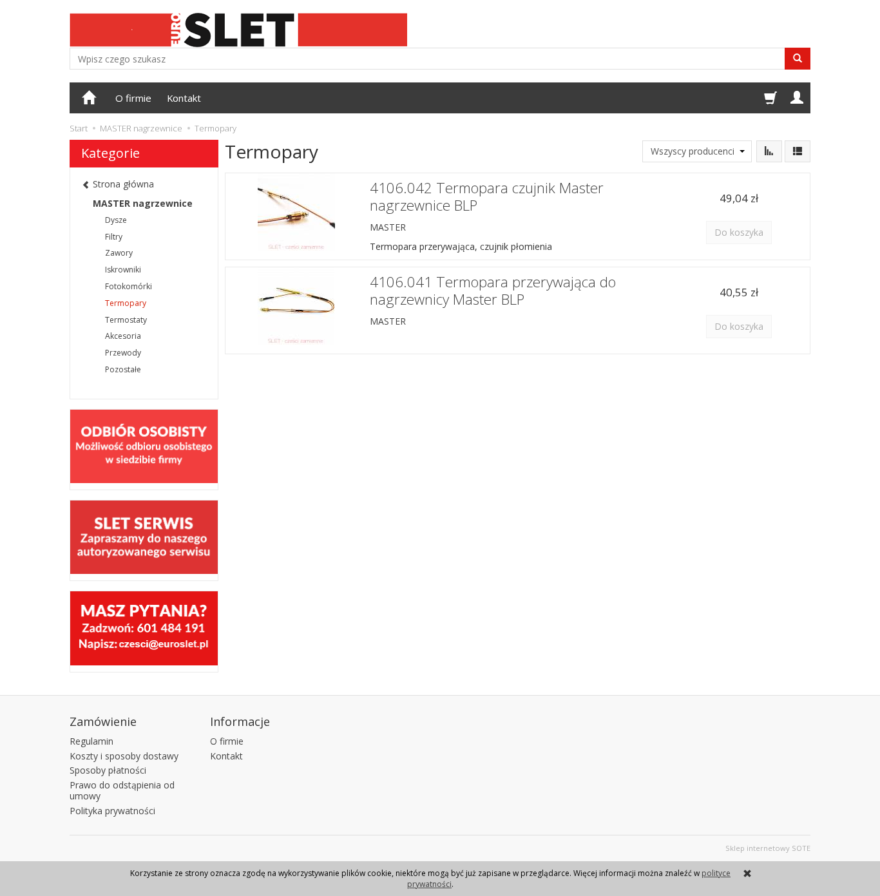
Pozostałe (123, 369)
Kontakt (184, 97)
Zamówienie (103, 721)
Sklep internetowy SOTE (767, 848)
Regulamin (91, 741)
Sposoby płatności (108, 770)
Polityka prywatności (112, 811)
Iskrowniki (123, 269)
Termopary (125, 303)
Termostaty (126, 319)
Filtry (113, 236)
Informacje (240, 721)
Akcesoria (123, 335)
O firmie (133, 97)
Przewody (123, 352)
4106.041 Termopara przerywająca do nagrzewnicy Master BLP (493, 290)
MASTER (388, 227)
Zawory (119, 252)
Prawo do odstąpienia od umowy (122, 790)
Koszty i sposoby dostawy (124, 756)
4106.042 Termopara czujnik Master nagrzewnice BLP (487, 196)
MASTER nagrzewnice (143, 203)
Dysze (116, 219)
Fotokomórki (128, 286)
